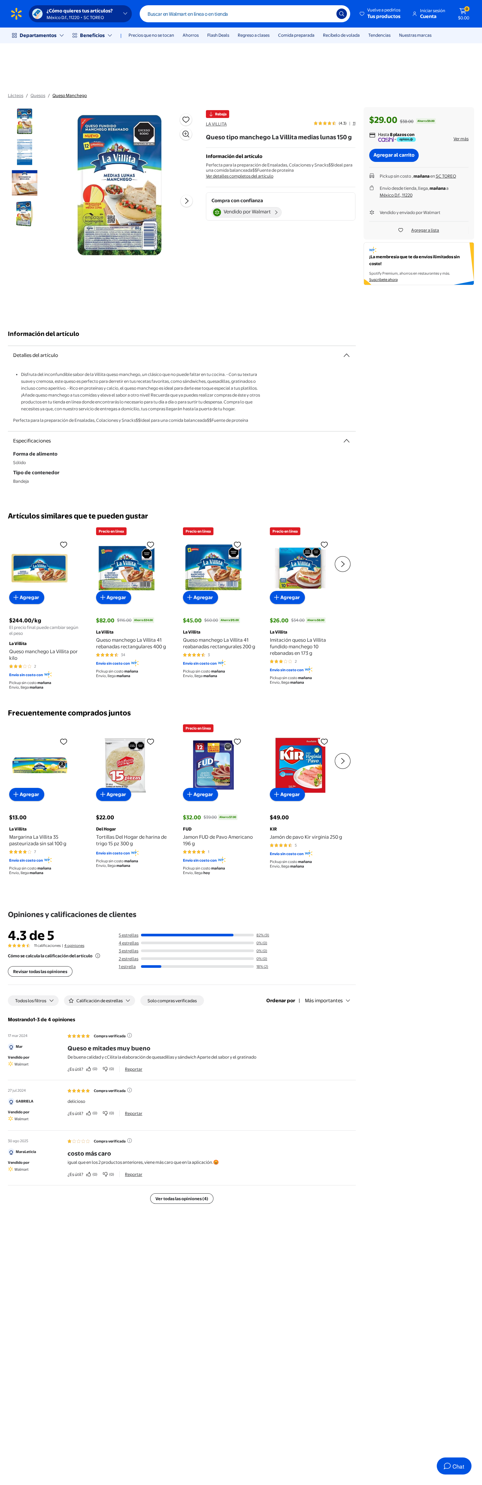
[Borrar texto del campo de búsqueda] (326, 13)
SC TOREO (446, 176)
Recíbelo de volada (341, 35)
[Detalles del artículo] (347, 355)
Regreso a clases (254, 35)
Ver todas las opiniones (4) (181, 1198)
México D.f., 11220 (396, 195)
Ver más (461, 138)
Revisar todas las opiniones (40, 971)
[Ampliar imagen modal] (186, 134)
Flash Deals (218, 35)
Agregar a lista (425, 230)
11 (354, 123)
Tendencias (379, 35)
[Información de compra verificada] (129, 1035)
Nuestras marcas (415, 35)
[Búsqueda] (341, 14)
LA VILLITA (216, 124)
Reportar (133, 1069)
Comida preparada (296, 35)
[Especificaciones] (347, 441)
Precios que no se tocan (151, 35)
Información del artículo (43, 334)
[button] (380, 13)
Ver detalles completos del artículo (239, 176)
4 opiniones (74, 945)
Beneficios (92, 35)
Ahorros (191, 35)
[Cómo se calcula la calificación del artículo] (97, 955)
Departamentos (38, 35)
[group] (334, 123)
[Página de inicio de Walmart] (16, 13)
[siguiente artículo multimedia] (186, 201)
